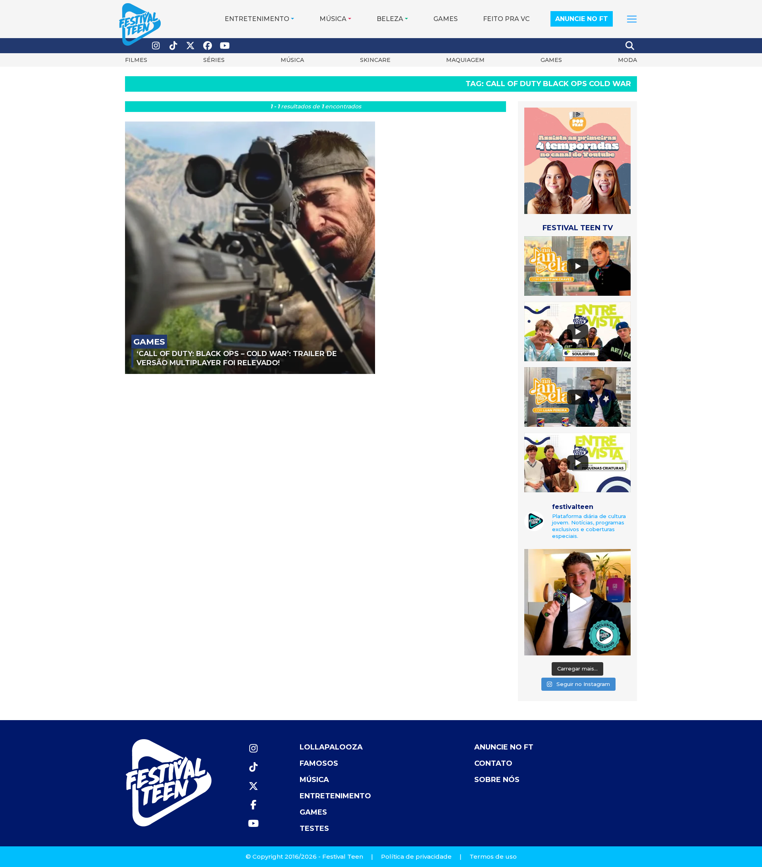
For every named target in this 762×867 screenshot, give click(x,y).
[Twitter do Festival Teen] (190, 45)
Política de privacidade (416, 856)
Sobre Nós (497, 779)
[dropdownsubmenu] (632, 19)
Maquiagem (465, 60)
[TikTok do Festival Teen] (173, 45)
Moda (627, 60)
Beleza (390, 19)
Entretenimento (257, 19)
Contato (493, 763)
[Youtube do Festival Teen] (225, 45)
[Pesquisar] (630, 46)
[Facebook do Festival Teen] (208, 45)
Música (332, 19)
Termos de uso (493, 856)
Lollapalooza (331, 747)
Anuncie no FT (581, 19)
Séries (214, 60)
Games (445, 19)
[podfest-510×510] (577, 160)
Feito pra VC (506, 19)
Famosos (319, 763)
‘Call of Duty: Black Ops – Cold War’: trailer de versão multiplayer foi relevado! (237, 358)
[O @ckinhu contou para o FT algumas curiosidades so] (577, 602)
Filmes (136, 60)
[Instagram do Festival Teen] (156, 45)
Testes (314, 828)
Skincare (375, 60)
